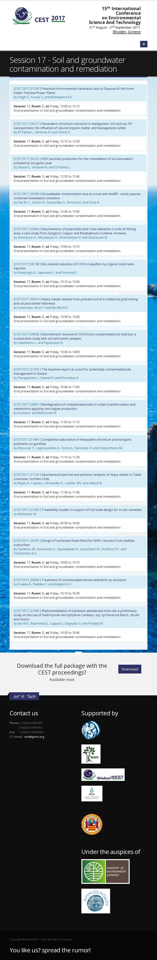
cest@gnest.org (34, 737)
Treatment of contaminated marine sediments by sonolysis (84, 580)
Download (130, 669)
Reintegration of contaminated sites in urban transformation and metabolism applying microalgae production (74, 406)
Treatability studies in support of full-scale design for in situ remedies (92, 510)
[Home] (41, 15)
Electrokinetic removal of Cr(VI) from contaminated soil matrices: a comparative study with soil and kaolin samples (75, 336)
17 (28, 106)
